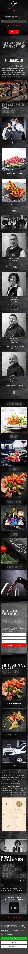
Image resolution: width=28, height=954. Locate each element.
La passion (14, 142)
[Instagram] (11, 25)
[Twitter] (14, 25)
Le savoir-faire (14, 205)
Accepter (14, 938)
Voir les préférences (14, 946)
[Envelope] (19, 25)
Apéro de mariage (14, 734)
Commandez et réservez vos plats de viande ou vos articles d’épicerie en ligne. (13, 883)
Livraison (14, 765)
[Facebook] (9, 25)
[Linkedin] (17, 25)
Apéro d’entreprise (14, 703)
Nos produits (17, 27)
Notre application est (14, 898)
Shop (8, 27)
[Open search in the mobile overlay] (14, 21)
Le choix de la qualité (14, 174)
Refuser (14, 942)
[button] (26, 922)
